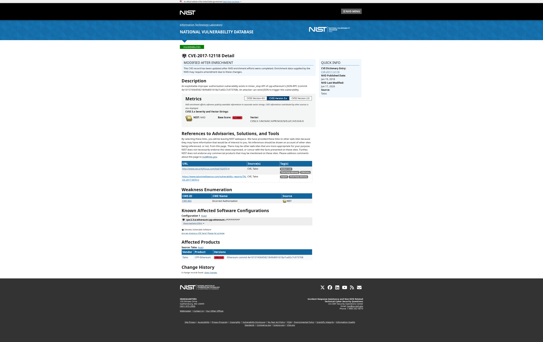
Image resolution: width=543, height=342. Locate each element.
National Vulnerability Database (217, 31)
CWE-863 (186, 201)
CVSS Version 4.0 (256, 98)
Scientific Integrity (325, 322)
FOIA (289, 322)
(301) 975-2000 (187, 306)
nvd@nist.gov (209, 156)
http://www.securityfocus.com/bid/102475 (204, 168)
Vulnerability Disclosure (254, 322)
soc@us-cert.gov (355, 306)
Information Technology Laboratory (201, 24)
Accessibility (203, 322)
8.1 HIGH (237, 117)
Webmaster (185, 310)
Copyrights (235, 322)
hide (204, 216)
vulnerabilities (192, 47)
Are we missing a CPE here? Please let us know (203, 233)
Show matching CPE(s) (192, 223)
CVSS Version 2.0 (300, 98)
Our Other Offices (214, 310)
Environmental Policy (304, 322)
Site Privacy (190, 322)
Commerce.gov (264, 325)
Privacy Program (220, 322)
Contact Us (198, 310)
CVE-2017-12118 (330, 71)
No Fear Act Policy (276, 322)
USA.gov (291, 325)
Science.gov (279, 325)
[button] (351, 11)
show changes (210, 272)
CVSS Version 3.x (278, 98)
